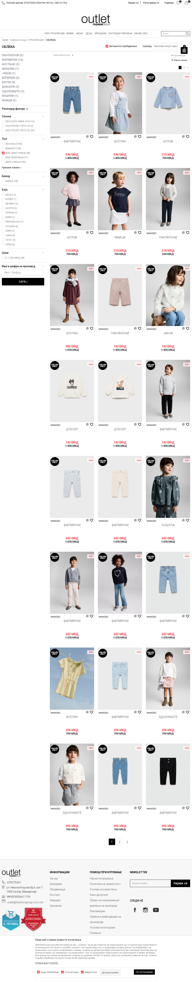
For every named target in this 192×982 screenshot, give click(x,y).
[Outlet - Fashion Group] (96, 19)
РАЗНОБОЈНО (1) (14, 221)
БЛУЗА (168, 141)
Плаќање (95, 932)
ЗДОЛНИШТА (13, 91)
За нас (54, 878)
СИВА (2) (10, 230)
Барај (23, 281)
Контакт (55, 894)
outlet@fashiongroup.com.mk (25, 902)
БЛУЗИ (8, 82)
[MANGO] (55, 137)
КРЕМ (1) (10, 217)
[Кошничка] (187, 3)
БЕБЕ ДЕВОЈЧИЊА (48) (17, 153)
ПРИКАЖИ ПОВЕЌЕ (46, 963)
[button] (175, 33)
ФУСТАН (120, 141)
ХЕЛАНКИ (10, 68)
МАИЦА (120, 237)
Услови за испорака (102, 927)
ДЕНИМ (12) (11, 203)
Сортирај (147, 46)
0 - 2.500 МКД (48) (15, 257)
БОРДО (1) (10, 199)
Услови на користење (103, 889)
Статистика (72, 972)
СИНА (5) (10, 235)
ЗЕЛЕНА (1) (11, 212)
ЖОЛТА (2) (11, 208)
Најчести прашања (101, 878)
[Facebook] (135, 910)
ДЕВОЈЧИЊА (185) (15, 162)
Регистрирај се (151, 3)
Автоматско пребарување (123, 46)
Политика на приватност (105, 883)
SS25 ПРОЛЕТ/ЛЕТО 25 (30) (19, 130)
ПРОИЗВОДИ (36, 40)
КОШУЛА (168, 525)
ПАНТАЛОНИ (12, 55)
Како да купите (99, 894)
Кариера (55, 900)
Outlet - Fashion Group (14, 40)
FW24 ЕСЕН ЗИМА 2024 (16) (20, 121)
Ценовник (56, 905)
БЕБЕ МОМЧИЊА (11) (16, 157)
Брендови (56, 883)
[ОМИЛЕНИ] (178, 3)
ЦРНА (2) (10, 244)
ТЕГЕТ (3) (10, 240)
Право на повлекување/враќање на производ (105, 903)
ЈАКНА (168, 333)
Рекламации (97, 911)
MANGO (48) (11, 181)
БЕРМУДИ (11, 77)
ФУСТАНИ (11, 64)
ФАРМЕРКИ (12, 59)
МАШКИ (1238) (13, 148)
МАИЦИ (9, 100)
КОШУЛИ (10, 96)
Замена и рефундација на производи (105, 919)
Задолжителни (50, 972)
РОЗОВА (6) (12, 226)
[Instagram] (145, 910)
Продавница (57, 889)
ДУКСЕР (72, 429)
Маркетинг (91, 972)
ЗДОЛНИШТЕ (168, 717)
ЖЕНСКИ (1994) (13, 144)
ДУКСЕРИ (10, 87)
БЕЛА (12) (11, 195)
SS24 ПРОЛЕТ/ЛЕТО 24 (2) (19, 126)
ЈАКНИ (9, 73)
